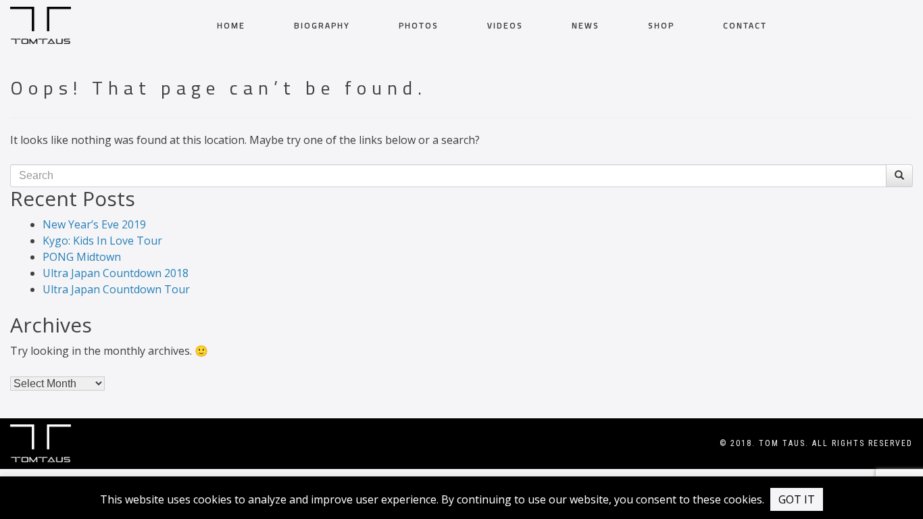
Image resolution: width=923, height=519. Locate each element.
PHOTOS (419, 26)
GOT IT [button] (796, 499)
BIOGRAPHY (322, 26)
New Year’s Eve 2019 (94, 224)
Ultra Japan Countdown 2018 (116, 273)
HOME (231, 26)
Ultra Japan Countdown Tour (116, 289)
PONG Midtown (82, 256)
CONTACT (745, 26)
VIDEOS (505, 26)
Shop (661, 26)
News (585, 26)
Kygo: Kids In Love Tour (102, 240)
